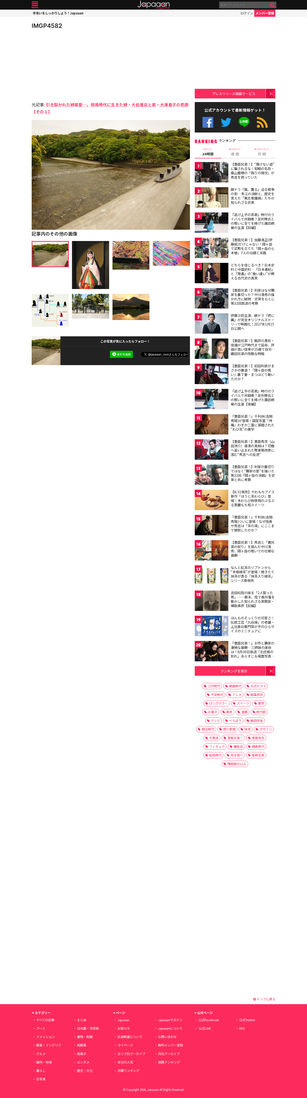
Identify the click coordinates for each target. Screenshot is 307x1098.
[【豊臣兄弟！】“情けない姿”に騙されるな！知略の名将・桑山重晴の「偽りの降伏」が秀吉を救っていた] (211, 173)
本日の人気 (125, 1062)
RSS (262, 122)
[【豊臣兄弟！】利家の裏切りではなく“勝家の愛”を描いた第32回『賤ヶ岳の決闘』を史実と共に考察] (211, 475)
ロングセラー (218, 703)
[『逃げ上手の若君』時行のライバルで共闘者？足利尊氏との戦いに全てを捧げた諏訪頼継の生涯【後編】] (211, 400)
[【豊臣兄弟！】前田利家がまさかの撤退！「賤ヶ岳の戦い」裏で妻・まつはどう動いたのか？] (211, 375)
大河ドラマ (258, 686)
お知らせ (124, 1028)
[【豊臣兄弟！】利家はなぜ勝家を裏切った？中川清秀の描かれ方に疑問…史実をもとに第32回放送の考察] (211, 299)
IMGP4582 (47, 25)
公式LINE (244, 122)
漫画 (244, 712)
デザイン (266, 729)
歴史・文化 (85, 1070)
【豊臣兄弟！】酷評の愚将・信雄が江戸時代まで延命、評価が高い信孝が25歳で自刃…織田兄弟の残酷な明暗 (253, 347)
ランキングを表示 (233, 670)
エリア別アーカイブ (131, 1053)
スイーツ (243, 703)
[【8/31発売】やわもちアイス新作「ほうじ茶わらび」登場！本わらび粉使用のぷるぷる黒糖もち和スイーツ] (211, 501)
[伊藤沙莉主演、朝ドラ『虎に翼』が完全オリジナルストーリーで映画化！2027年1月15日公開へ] (211, 324)
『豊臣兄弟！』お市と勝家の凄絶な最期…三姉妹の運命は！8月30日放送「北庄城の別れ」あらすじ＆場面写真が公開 (252, 651)
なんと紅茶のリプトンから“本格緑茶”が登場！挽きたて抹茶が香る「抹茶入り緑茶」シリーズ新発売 (252, 574)
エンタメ (83, 1062)
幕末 (229, 712)
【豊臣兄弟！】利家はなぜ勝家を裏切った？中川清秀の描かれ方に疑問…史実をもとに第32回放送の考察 (253, 297)
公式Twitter (226, 122)
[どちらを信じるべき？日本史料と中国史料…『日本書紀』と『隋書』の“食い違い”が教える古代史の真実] (211, 274)
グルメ (41, 1053)
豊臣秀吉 (258, 738)
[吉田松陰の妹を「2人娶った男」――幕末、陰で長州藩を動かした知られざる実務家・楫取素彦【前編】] (211, 601)
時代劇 (261, 712)
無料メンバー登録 (170, 1045)
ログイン (247, 13)
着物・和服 (85, 1036)
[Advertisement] (71, 65)
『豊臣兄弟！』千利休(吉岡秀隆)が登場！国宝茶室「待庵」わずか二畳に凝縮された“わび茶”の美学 (252, 423)
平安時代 (217, 694)
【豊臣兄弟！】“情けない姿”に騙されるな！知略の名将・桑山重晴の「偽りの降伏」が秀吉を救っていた (252, 171)
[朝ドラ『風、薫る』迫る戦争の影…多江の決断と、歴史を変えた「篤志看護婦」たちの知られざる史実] (211, 198)
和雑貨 (81, 1045)
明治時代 (208, 729)
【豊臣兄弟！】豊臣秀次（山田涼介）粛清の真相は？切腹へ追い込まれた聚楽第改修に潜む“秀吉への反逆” (252, 448)
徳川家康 (229, 729)
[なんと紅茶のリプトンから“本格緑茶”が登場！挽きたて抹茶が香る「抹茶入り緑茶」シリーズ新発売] (211, 576)
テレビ (215, 720)
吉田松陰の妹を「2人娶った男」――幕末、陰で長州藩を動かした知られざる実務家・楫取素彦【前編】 (253, 599)
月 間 (261, 152)
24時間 (208, 152)
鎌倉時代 (258, 746)
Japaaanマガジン (170, 1020)
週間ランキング (169, 1062)
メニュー (35, 4)
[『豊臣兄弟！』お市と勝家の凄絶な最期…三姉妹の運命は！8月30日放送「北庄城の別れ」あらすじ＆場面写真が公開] (211, 652)
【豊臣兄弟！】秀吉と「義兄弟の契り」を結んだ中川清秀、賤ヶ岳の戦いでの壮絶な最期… (252, 549)
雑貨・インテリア (48, 1045)
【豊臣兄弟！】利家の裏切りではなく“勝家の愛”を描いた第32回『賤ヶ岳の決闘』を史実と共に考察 (253, 473)
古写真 (41, 1079)
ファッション (45, 1036)
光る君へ (236, 755)
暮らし (41, 1070)
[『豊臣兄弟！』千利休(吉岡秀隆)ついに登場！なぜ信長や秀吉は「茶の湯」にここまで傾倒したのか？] (211, 526)
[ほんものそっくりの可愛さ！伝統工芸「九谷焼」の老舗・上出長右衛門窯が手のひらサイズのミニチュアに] (211, 627)
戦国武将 (256, 694)
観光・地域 (44, 1062)
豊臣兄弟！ (235, 738)
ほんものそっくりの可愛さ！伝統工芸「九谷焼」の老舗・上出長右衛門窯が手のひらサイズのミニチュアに (252, 624)
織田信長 (256, 720)
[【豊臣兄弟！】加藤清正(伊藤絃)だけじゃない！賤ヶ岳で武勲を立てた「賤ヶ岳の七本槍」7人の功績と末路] (211, 248)
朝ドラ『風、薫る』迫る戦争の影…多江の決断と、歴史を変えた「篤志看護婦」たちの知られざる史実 (252, 196)
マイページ (125, 1045)
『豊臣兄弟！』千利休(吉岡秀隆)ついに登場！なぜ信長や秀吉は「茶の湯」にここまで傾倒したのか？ (252, 523)
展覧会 (238, 746)
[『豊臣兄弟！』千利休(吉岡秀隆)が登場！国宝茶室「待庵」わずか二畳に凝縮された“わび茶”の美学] (211, 425)
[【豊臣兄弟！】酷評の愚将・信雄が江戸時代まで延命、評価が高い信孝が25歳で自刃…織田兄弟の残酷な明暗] (211, 349)
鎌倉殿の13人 (236, 763)
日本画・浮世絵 (88, 1028)
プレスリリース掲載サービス (233, 93)
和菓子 (81, 1053)
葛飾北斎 (258, 755)
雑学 (261, 703)
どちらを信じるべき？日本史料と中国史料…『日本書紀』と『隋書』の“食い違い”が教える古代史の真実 (253, 271)
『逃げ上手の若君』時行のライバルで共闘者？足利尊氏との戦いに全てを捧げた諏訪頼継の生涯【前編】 (252, 221)
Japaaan (153, 5)
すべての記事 (45, 1020)
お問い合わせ (167, 1036)
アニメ (237, 694)
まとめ (81, 1020)
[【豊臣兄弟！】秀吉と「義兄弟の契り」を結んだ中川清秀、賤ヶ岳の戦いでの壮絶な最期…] (211, 551)
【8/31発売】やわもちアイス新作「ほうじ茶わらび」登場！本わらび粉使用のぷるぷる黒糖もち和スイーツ (253, 498)
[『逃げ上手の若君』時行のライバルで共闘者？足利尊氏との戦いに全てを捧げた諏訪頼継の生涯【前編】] (211, 223)
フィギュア (217, 746)
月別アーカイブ (169, 1053)
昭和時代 (215, 755)
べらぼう (235, 720)
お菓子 (212, 712)
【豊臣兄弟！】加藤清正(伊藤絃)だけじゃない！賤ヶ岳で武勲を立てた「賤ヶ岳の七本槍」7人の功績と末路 (252, 246)
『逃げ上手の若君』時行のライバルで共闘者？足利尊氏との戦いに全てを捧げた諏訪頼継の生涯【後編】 (252, 397)
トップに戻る (265, 999)
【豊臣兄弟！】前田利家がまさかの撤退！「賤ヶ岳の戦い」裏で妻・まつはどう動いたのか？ (252, 372)
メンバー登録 (264, 13)
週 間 (235, 152)
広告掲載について (130, 1036)
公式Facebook (208, 122)
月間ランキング (128, 1070)
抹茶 (247, 729)
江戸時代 (214, 686)
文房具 (213, 738)
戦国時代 (235, 686)
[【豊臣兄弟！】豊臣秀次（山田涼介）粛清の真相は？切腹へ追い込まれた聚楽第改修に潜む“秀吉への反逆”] (211, 450)
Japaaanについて (170, 1028)
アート (40, 1028)
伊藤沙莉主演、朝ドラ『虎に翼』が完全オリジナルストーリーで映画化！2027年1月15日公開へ (252, 322)
